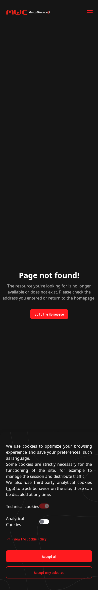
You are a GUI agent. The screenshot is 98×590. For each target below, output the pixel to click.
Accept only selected (49, 572)
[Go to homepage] (35, 12)
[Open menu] (89, 12)
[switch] (44, 521)
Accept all (49, 556)
